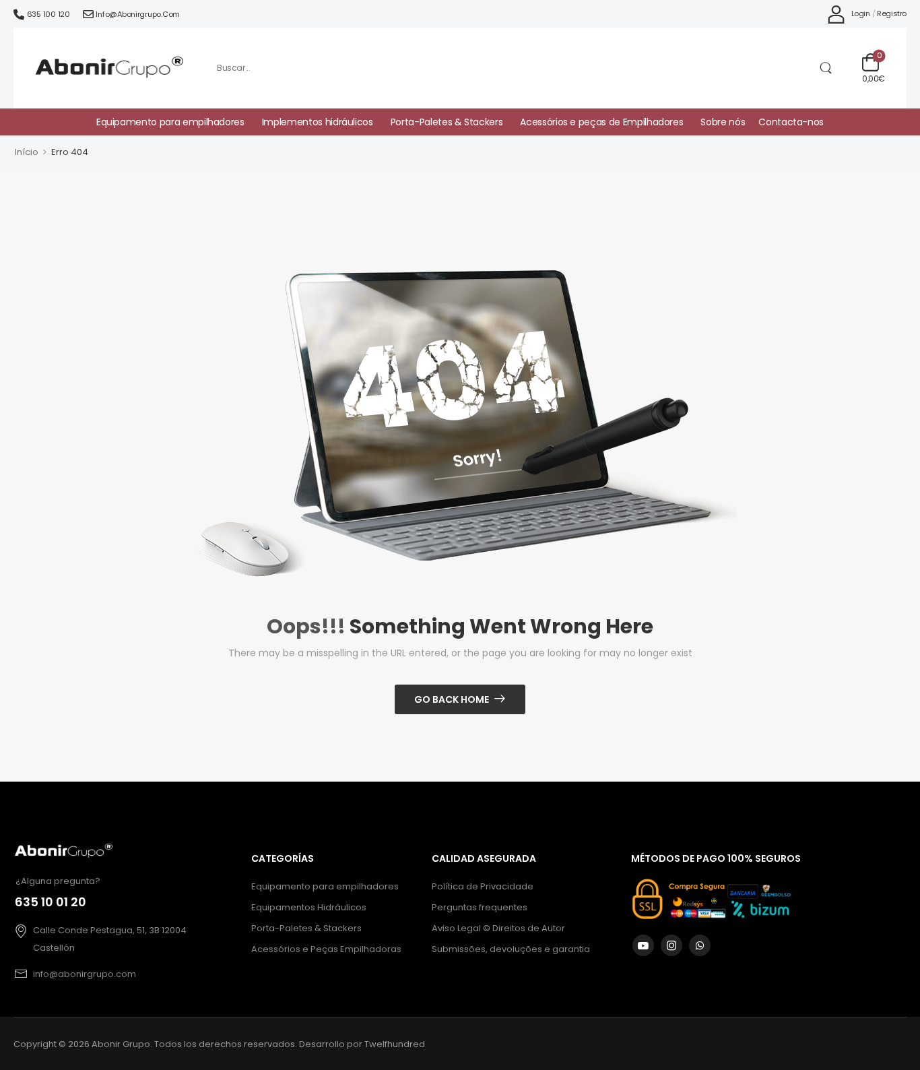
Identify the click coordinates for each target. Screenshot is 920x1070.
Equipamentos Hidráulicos (308, 907)
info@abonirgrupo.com (138, 14)
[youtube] (643, 945)
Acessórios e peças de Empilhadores (601, 122)
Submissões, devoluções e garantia (511, 949)
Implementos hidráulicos (317, 122)
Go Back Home (451, 699)
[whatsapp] (700, 945)
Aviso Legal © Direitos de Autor (498, 928)
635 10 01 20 (50, 901)
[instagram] (671, 945)
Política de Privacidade (482, 886)
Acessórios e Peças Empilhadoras (326, 949)
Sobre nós (722, 122)
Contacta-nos (791, 122)
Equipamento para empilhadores (170, 122)
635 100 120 (48, 14)
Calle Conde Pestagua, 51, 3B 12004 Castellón (110, 939)
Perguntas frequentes (479, 907)
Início (26, 152)
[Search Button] (825, 68)
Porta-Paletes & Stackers (447, 122)
